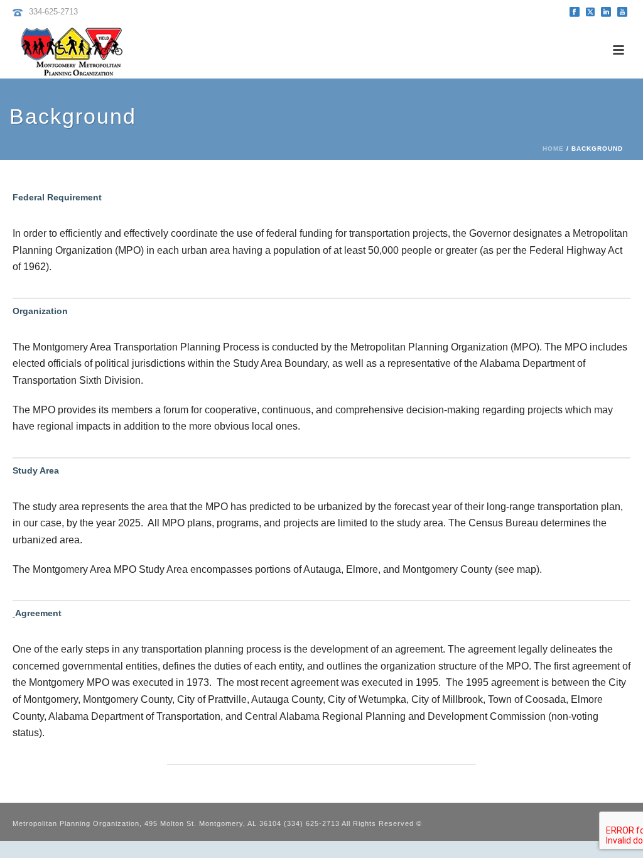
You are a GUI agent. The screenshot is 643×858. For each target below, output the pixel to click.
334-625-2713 (53, 11)
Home (553, 148)
